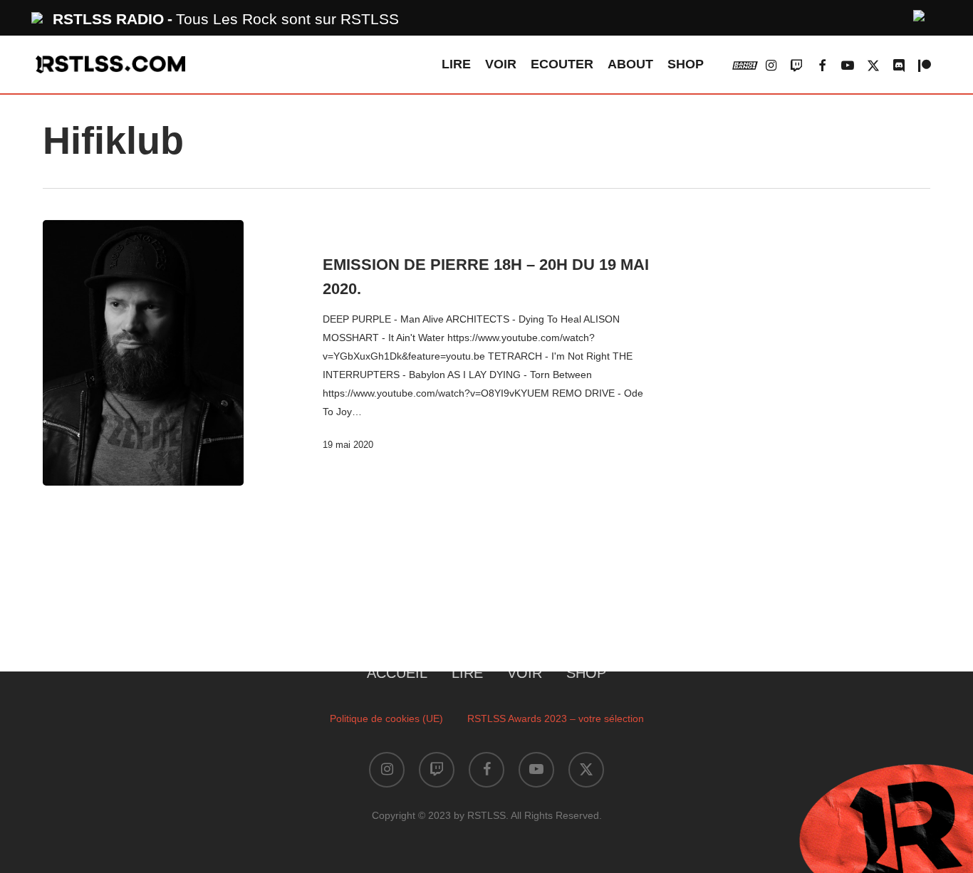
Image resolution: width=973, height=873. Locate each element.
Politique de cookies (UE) (386, 718)
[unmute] (919, 14)
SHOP (586, 673)
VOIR (524, 673)
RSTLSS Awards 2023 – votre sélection (555, 718)
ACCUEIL (397, 673)
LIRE (467, 673)
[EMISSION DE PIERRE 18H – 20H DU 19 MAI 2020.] (143, 353)
